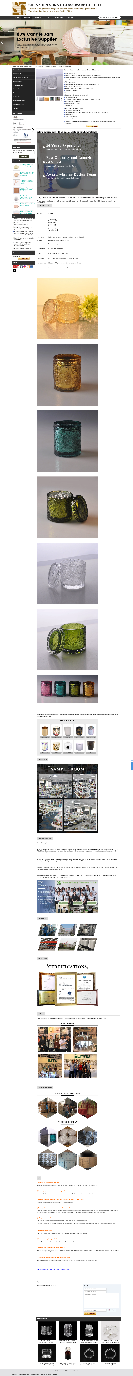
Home (17, 18)
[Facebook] (31, 266)
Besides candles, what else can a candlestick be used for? (24, 250)
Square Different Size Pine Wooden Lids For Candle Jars (26, 189)
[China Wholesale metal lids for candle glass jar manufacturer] (16, 167)
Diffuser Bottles (18, 85)
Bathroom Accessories (20, 93)
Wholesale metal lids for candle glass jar (26, 165)
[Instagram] (24, 266)
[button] (130, 42)
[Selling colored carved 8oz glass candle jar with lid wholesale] (49, 82)
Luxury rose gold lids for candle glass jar (27, 204)
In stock (15, 108)
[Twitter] (14, 270)
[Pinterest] (14, 266)
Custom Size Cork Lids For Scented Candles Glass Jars (27, 173)
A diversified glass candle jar (22, 236)
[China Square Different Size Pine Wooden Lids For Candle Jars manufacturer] (16, 190)
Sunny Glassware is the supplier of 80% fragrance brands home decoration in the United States (23, 221)
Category (20, 66)
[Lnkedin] (28, 266)
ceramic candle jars (18, 104)
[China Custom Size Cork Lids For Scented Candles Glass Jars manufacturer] (16, 175)
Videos (70, 18)
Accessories (16, 97)
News (48, 18)
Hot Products (17, 73)
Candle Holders (28, 66)
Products (27, 18)
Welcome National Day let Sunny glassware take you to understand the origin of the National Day (24, 244)
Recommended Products (20, 77)
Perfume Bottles (18, 89)
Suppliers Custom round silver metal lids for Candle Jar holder (27, 197)
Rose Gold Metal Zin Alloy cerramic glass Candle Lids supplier (26, 213)
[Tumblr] (21, 266)
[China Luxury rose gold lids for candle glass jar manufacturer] (16, 206)
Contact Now (24, 258)
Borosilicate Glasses (19, 100)
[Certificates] (66, 42)
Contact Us (59, 18)
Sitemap (55, 1374)
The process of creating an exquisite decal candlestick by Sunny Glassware (23, 231)
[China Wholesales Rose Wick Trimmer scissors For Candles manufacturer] (16, 182)
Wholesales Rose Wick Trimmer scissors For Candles (27, 181)
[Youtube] (17, 266)
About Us (38, 18)
